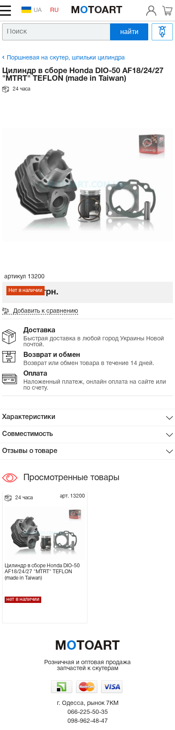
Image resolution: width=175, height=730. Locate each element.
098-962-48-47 (88, 721)
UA (38, 10)
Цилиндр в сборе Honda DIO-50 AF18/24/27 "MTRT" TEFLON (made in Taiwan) (42, 571)
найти (129, 31)
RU (54, 10)
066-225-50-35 (88, 712)
